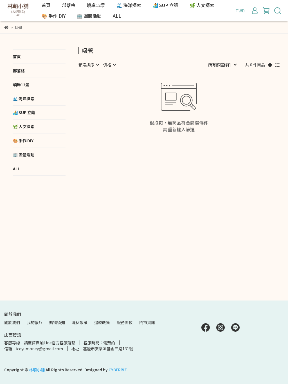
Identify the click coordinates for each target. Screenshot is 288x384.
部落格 (68, 5)
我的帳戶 (34, 322)
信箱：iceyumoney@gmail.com (33, 348)
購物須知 (57, 322)
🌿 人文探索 (202, 5)
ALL (117, 16)
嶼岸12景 (96, 5)
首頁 (46, 5)
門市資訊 (147, 322)
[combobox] (88, 65)
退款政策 (102, 322)
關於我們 (12, 322)
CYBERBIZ (118, 369)
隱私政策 (79, 322)
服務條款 (124, 322)
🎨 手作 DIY (54, 16)
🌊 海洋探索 (128, 5)
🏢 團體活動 (89, 16)
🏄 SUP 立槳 (165, 5)
